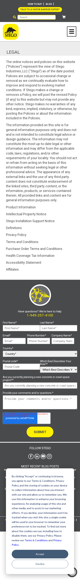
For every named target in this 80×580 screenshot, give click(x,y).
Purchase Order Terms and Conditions (34, 249)
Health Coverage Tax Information (30, 256)
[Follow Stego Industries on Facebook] (31, 456)
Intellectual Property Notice (26, 214)
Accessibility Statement (23, 262)
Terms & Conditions (36, 540)
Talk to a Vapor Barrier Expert (40, 9)
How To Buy (35, 4)
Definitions (14, 228)
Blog (49, 4)
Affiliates (12, 269)
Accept (40, 554)
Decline (40, 563)
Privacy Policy (16, 235)
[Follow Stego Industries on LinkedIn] (37, 456)
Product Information (21, 207)
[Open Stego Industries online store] (63, 17)
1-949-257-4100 (40, 315)
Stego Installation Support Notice (30, 221)
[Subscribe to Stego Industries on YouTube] (43, 456)
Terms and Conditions (22, 242)
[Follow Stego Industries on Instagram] (49, 456)
